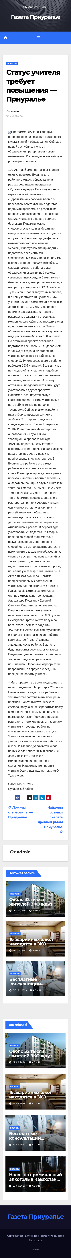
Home (35, 1249)
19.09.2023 (19, 1186)
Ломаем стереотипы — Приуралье (20, 812)
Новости (12, 64)
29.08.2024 (19, 1062)
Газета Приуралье (35, 17)
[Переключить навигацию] (38, 37)
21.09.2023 (19, 1144)
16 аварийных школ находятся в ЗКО (31, 942)
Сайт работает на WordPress (23, 1235)
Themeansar (35, 1240)
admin (15, 111)
